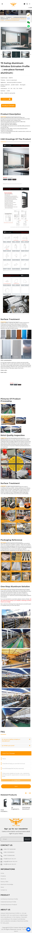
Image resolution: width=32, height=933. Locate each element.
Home (2, 17)
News (2, 887)
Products (8, 17)
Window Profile (4, 18)
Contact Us (4, 890)
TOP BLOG (25, 929)
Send (16, 786)
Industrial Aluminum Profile (8, 902)
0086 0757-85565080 (10, 849)
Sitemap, (19, 929)
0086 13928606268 (9, 855)
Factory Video (4, 881)
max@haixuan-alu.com (9, 864)
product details (8, 106)
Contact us (5, 99)
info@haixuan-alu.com (9, 858)
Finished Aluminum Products (9, 904)
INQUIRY (27, 839)
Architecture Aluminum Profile (21, 17)
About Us (3, 879)
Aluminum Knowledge (7, 884)
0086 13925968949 (9, 852)
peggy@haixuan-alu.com (10, 861)
